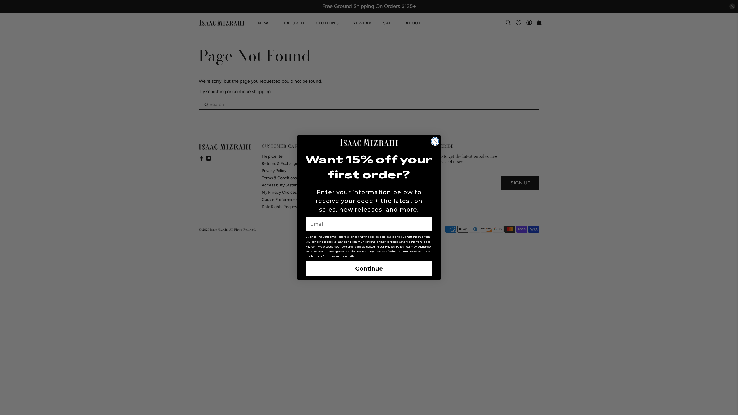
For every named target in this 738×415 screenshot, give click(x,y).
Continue (369, 268)
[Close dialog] (435, 141)
